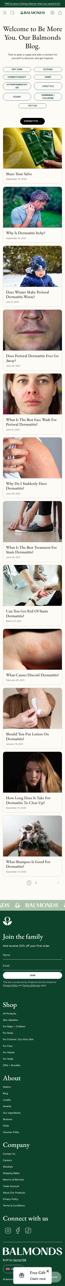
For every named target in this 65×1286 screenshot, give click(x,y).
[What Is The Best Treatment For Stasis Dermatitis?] (32, 521)
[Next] (50, 883)
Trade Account (11, 1186)
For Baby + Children (14, 1026)
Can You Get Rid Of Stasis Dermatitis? (27, 613)
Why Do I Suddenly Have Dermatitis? (26, 486)
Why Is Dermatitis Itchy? (25, 233)
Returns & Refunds (13, 1179)
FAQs (6, 1125)
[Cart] (60, 13)
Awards (7, 1106)
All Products (9, 1013)
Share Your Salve (19, 174)
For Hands (8, 1052)
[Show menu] (4, 13)
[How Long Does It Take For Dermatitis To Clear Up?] (32, 772)
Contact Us (9, 1153)
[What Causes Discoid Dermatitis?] (32, 649)
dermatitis (31, 121)
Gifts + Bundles (11, 1065)
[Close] (48, 1271)
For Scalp (8, 1058)
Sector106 (19, 1260)
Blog (5, 1093)
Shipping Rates (11, 1173)
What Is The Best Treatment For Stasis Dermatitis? (31, 550)
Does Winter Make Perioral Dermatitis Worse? (27, 294)
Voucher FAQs (11, 1132)
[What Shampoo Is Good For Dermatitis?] (32, 836)
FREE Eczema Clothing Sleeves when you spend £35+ (32, 3)
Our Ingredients (12, 1112)
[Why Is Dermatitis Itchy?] (32, 207)
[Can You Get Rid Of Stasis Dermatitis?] (32, 585)
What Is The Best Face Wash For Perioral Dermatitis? (31, 422)
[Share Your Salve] (32, 148)
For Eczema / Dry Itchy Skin (18, 1039)
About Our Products (14, 1192)
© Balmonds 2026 (12, 1279)
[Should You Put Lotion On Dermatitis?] (32, 708)
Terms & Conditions (14, 1205)
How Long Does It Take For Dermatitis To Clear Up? (28, 800)
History (7, 1086)
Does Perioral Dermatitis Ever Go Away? (32, 358)
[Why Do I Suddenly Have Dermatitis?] (32, 457)
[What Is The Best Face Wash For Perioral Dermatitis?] (32, 394)
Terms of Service (31, 985)
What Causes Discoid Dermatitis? (32, 675)
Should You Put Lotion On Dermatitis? (27, 736)
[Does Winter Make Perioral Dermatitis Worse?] (32, 266)
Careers (7, 1160)
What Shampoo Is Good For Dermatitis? (28, 864)
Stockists (8, 1166)
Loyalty (7, 1099)
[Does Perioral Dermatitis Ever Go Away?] (32, 330)
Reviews (7, 1119)
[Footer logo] (7, 921)
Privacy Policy (10, 985)
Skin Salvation (10, 1020)
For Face (8, 1045)
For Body (8, 1032)
